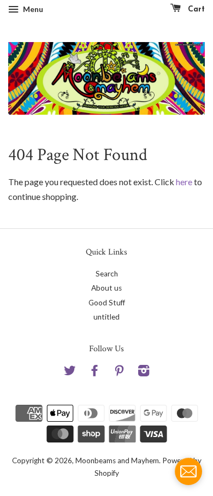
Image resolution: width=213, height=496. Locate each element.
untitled (106, 316)
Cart (195, 9)
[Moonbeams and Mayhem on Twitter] (70, 372)
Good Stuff (106, 302)
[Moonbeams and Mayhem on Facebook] (94, 372)
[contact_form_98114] (188, 471)
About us (106, 288)
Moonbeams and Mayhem (117, 460)
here (184, 181)
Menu (32, 9)
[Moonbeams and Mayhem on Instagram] (144, 372)
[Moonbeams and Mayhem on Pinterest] (119, 372)
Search (107, 273)
